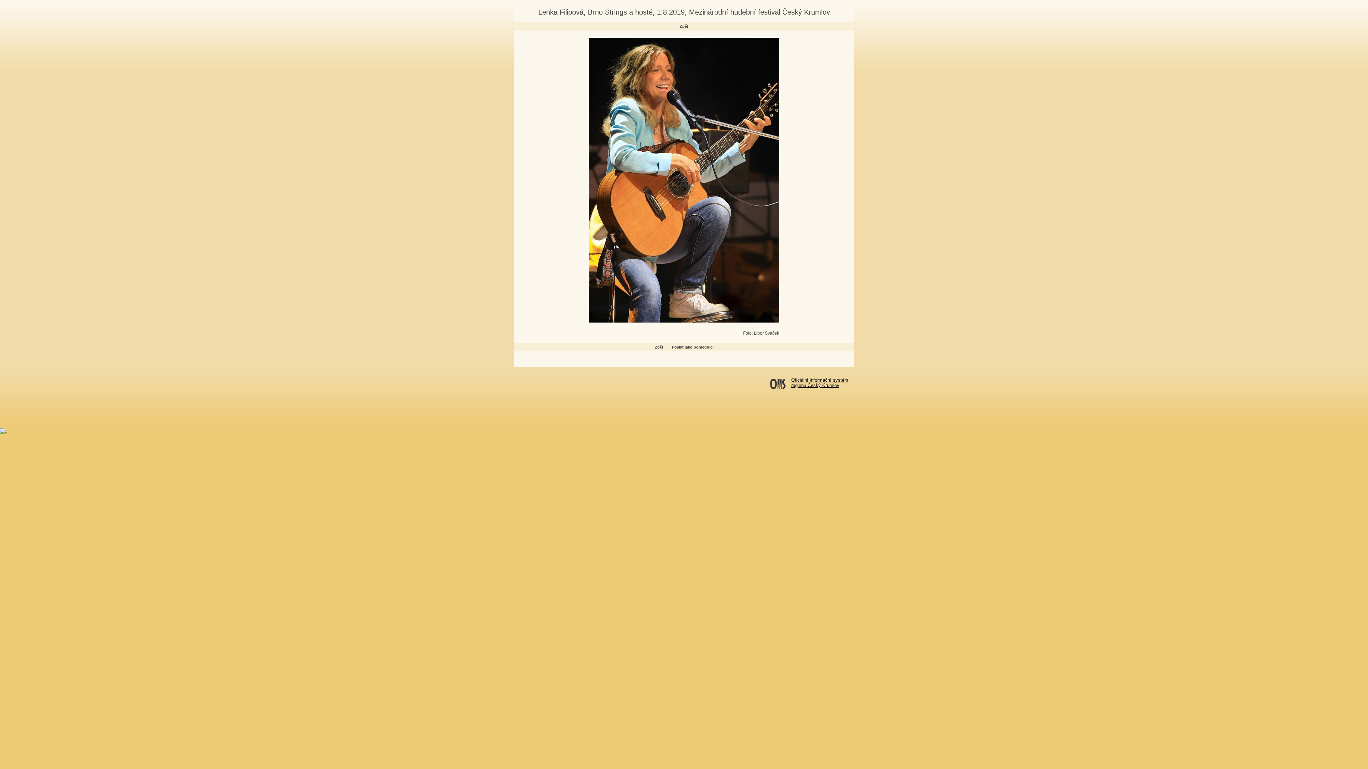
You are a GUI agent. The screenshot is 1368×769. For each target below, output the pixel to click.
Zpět (684, 26)
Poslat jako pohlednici (693, 347)
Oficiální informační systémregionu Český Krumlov (819, 382)
